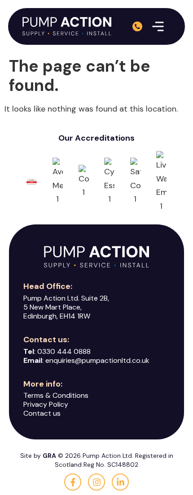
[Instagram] (96, 482)
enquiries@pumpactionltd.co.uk (97, 360)
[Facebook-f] (72, 482)
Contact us (42, 413)
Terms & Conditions (55, 395)
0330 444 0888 (64, 351)
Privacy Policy (45, 404)
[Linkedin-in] (120, 482)
